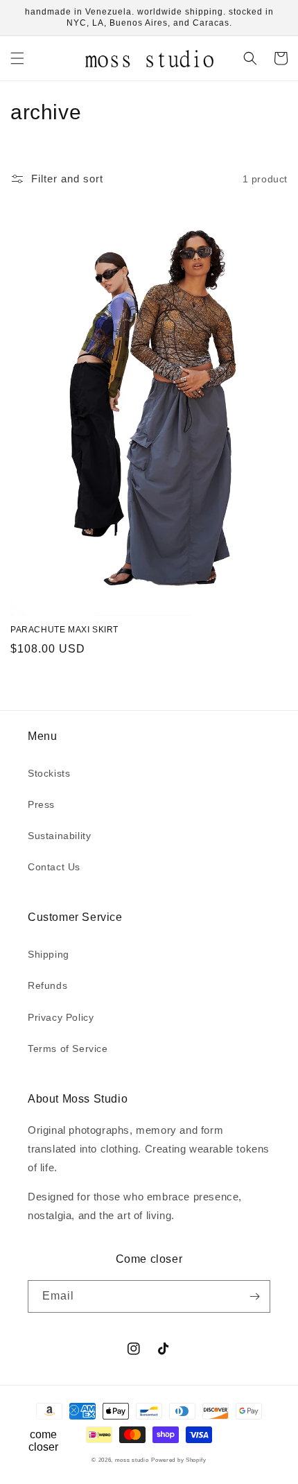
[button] (17, 58)
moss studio (132, 1459)
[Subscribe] (254, 1296)
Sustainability (59, 835)
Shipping (48, 954)
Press (41, 804)
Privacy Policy (61, 1017)
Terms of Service (68, 1048)
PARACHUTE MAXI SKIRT (64, 630)
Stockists (49, 773)
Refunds (47, 985)
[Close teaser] (74, 1410)
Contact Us (54, 866)
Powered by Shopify (179, 1459)
